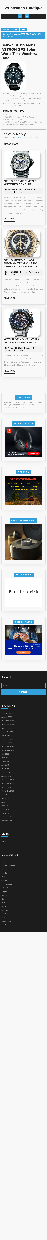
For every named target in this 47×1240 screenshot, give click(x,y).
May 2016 (5, 806)
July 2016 (5, 798)
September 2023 (7, 732)
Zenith (3, 925)
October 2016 (6, 787)
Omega (4, 895)
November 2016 (7, 784)
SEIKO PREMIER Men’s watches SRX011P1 (20, 183)
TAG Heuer (5, 914)
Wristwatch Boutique (24, 8)
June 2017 (5, 758)
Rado (3, 899)
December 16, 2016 (15, 190)
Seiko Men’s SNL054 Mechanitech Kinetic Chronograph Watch (21, 263)
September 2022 (7, 750)
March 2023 (6, 735)
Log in (3, 841)
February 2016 (7, 817)
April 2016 (5, 809)
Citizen (4, 880)
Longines (4, 892)
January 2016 (6, 820)
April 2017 (5, 765)
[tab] (20, 16)
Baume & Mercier (8, 866)
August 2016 (6, 795)
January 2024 (6, 717)
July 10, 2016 (13, 272)
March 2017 (6, 769)
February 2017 (7, 772)
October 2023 (6, 728)
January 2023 (6, 743)
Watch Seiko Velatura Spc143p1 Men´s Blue (22, 341)
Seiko (24, 29)
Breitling (4, 873)
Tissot (3, 917)
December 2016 (7, 780)
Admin (29, 190)
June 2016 (5, 802)
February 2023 (7, 739)
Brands (4, 869)
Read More (9, 220)
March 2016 (6, 813)
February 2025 (7, 713)
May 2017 (5, 761)
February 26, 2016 (15, 348)
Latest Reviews (7, 888)
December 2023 (7, 721)
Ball (2, 862)
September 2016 (7, 791)
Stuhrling (4, 910)
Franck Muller (6, 884)
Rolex (3, 903)
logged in (17, 137)
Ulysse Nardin (6, 921)
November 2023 (7, 724)
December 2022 (7, 747)
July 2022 (5, 754)
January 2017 (6, 776)
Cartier (4, 877)
